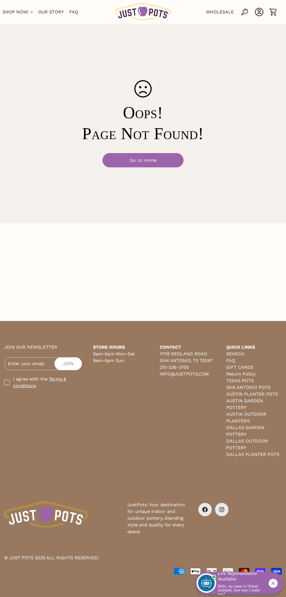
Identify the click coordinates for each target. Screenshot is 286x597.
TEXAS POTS (240, 380)
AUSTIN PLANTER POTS (252, 394)
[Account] (259, 12)
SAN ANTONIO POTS (248, 387)
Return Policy (241, 374)
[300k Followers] (205, 509)
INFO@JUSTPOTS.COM (184, 374)
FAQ (73, 12)
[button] (273, 12)
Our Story (51, 12)
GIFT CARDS (239, 367)
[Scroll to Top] (275, 566)
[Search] (245, 12)
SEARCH (235, 353)
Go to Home (143, 160)
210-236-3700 (174, 367)
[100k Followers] (221, 509)
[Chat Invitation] (236, 584)
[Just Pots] (143, 12)
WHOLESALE (220, 12)
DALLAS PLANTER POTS (252, 454)
